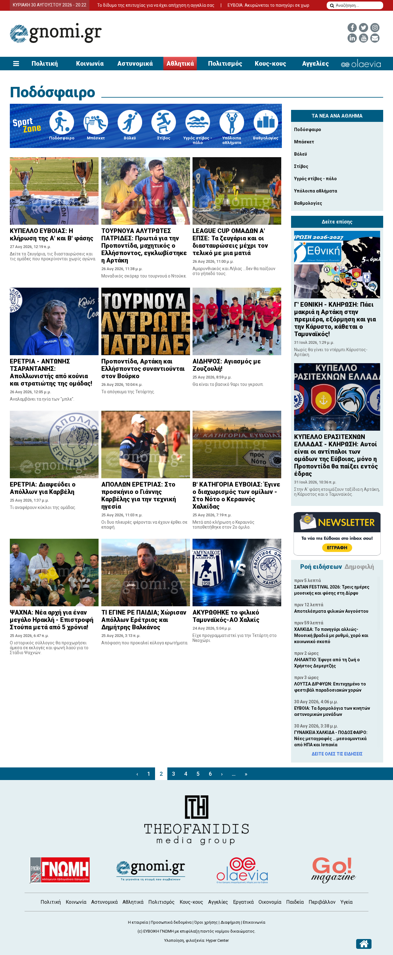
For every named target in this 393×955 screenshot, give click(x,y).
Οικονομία (270, 902)
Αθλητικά (180, 63)
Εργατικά (243, 902)
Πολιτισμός (225, 63)
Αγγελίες (315, 63)
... (233, 774)
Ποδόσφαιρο (52, 92)
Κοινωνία (89, 63)
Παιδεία (295, 902)
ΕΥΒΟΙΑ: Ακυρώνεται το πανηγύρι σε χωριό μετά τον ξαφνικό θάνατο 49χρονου (279, 5)
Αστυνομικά (135, 63)
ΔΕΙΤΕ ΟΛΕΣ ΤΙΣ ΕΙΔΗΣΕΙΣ (337, 753)
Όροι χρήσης (206, 922)
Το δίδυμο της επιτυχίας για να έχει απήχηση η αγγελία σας (129, 5)
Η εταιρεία (138, 922)
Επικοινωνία (254, 922)
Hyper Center (217, 940)
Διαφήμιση (230, 922)
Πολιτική (45, 63)
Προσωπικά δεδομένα (171, 922)
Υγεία (346, 902)
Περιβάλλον (322, 902)
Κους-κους (270, 63)
